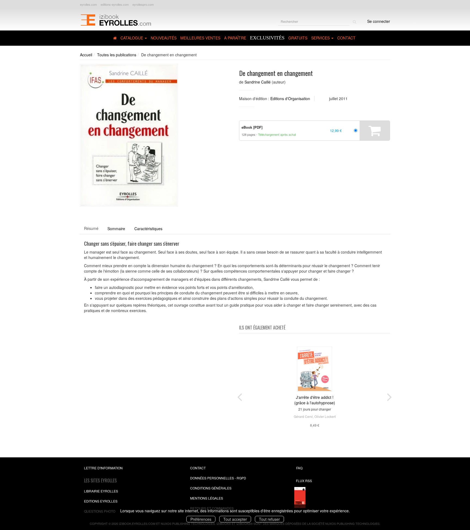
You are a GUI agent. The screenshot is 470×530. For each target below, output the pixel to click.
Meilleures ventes (200, 38)
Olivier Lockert (325, 416)
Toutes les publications (116, 54)
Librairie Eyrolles (101, 491)
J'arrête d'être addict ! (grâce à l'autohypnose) (314, 400)
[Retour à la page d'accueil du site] (115, 19)
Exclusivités (267, 38)
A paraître (235, 38)
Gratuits (297, 38)
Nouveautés (164, 38)
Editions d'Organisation (290, 98)
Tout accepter (235, 519)
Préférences (200, 519)
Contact (346, 38)
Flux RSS (304, 480)
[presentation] (239, 396)
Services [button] (321, 38)
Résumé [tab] (91, 228)
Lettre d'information (103, 468)
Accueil (86, 54)
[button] (129, 135)
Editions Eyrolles (101, 501)
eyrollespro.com (143, 4)
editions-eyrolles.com (115, 4)
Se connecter (378, 21)
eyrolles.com (88, 4)
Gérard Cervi (303, 416)
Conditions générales (210, 488)
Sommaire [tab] (116, 228)
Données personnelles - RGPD (218, 478)
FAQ (299, 468)
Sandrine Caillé (258, 82)
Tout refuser (269, 519)
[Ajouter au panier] (375, 130)
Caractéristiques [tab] (148, 228)
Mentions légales (206, 498)
